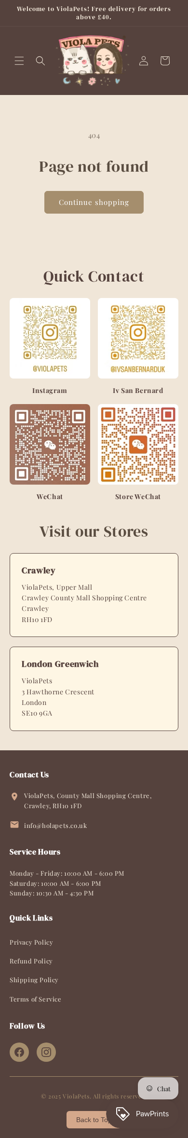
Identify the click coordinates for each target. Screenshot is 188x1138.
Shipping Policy (34, 979)
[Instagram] (46, 1052)
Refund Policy (31, 961)
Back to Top (94, 1120)
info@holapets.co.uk (55, 825)
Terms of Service (36, 999)
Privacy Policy (31, 942)
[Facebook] (19, 1052)
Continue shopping (94, 202)
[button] (19, 60)
